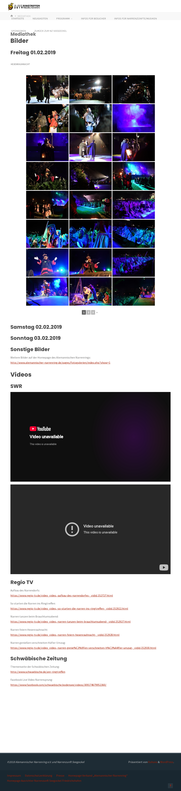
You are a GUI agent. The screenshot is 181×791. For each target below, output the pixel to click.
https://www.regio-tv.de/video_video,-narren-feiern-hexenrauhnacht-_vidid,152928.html (64, 634)
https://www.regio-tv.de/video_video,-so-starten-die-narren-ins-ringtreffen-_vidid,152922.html (69, 608)
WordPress (166, 762)
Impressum (14, 775)
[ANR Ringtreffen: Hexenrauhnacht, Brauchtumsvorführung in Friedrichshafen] (47, 89)
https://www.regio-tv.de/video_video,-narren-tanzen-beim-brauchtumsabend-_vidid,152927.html (70, 621)
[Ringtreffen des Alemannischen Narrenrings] (23, 6)
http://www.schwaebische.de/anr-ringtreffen (37, 671)
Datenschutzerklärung (38, 775)
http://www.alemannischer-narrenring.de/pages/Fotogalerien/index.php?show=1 (60, 362)
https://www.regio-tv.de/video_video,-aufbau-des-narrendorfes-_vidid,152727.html (61, 595)
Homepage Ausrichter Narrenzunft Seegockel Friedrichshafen (44, 780)
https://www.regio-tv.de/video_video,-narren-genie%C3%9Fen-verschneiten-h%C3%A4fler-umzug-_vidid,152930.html (83, 648)
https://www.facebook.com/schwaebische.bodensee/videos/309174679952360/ (58, 685)
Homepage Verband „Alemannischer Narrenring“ (98, 775)
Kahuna (152, 762)
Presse (60, 775)
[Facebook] (170, 785)
